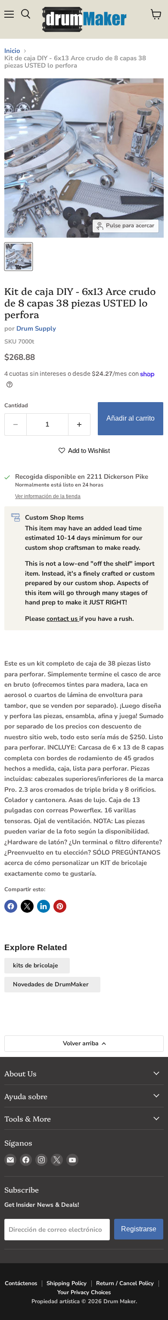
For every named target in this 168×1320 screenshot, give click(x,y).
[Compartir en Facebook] (10, 906)
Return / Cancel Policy (125, 1283)
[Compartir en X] (27, 906)
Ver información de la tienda (48, 496)
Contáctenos (21, 1283)
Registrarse (138, 1229)
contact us (63, 618)
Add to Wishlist (88, 450)
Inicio (12, 51)
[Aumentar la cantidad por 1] (79, 424)
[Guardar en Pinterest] (59, 906)
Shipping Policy (67, 1283)
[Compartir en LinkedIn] (43, 906)
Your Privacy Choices (84, 1292)
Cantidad (16, 406)
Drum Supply (36, 328)
